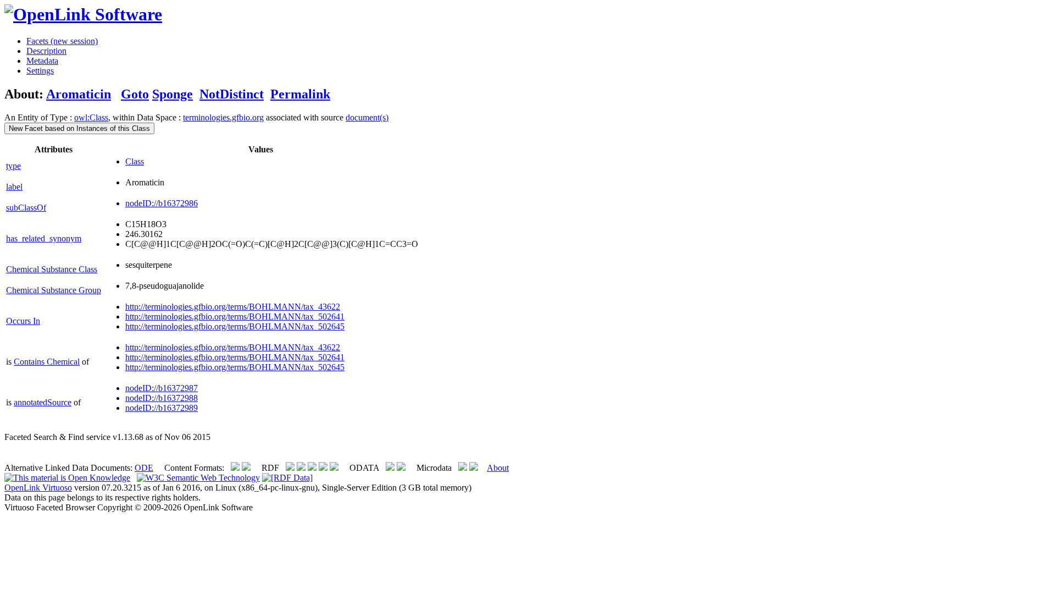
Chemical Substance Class (51, 269)
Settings (40, 70)
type (13, 165)
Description (46, 51)
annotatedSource (42, 402)
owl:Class (91, 117)
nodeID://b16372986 (161, 203)
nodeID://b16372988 (161, 398)
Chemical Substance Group (53, 290)
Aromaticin (78, 94)
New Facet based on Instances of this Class (79, 128)
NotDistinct (231, 94)
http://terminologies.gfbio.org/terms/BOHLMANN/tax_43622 (232, 306)
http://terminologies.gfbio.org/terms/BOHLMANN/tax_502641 (235, 316)
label (14, 186)
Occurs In (23, 321)
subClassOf (26, 207)
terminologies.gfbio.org (223, 117)
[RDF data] (287, 477)
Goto (135, 94)
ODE (144, 467)
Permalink (300, 94)
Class (134, 161)
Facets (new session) (62, 41)
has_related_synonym (43, 238)
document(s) (367, 117)
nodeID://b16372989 (161, 408)
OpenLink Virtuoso (38, 487)
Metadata (42, 60)
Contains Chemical (47, 361)
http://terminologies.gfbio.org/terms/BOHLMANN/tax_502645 (235, 326)
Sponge (172, 94)
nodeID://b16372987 (161, 388)
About (498, 467)
